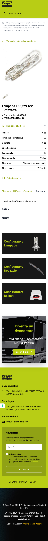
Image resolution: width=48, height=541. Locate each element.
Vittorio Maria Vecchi (32, 524)
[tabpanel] (24, 211)
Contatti (34, 482)
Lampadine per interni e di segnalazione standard (21, 28)
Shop (8, 23)
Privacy (34, 462)
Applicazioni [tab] (41, 191)
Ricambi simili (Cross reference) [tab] (17, 191)
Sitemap (13, 482)
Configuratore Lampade (14, 243)
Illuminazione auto (38, 23)
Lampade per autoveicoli (21, 23)
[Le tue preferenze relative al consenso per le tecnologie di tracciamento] (2, 405)
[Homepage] (3, 23)
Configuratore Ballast (14, 293)
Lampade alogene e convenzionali (16, 25)
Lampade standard (37, 25)
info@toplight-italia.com (17, 421)
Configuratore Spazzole (14, 268)
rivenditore (24, 328)
